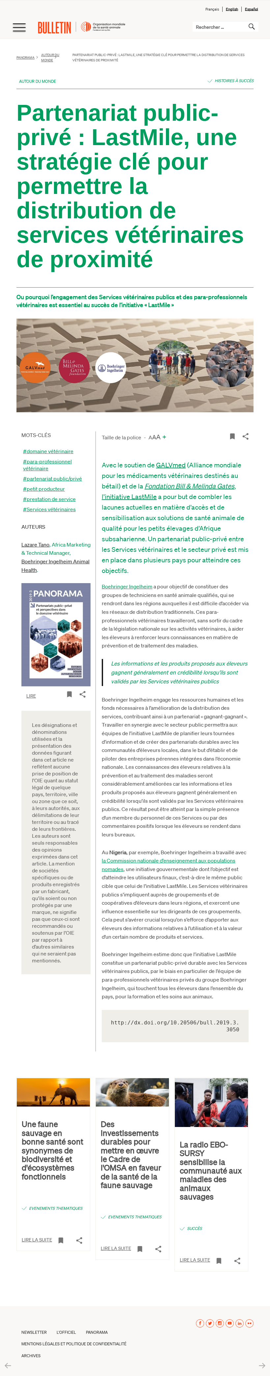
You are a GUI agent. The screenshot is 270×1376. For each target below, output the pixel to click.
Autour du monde (37, 81)
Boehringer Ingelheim (127, 586)
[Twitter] (210, 1323)
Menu (19, 28)
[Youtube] (230, 1323)
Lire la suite (37, 1239)
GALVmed (171, 464)
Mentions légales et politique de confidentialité (73, 1343)
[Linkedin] (239, 1323)
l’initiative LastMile (129, 496)
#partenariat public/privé (52, 478)
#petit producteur (44, 488)
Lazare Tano (35, 544)
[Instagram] (220, 1323)
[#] (69, 693)
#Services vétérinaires (49, 509)
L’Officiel (66, 1332)
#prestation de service (49, 498)
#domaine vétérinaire (48, 451)
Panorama (25, 57)
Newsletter (34, 1332)
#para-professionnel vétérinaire (47, 465)
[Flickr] (249, 1323)
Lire (31, 696)
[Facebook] (200, 1323)
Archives (30, 1355)
